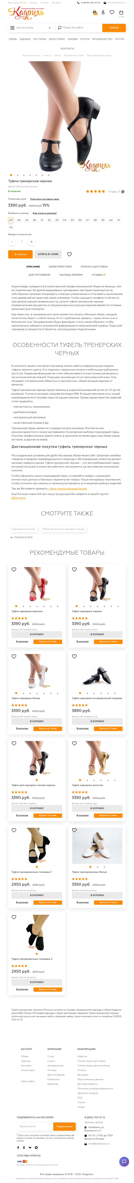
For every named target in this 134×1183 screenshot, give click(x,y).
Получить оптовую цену (44, 199)
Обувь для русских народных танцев (63, 529)
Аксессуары (57, 39)
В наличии (22, 642)
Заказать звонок (93, 1122)
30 (34, 220)
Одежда (25, 39)
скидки (72, 39)
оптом (119, 39)
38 (95, 220)
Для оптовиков (56, 1075)
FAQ (79, 1098)
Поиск (114, 28)
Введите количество (20, 234)
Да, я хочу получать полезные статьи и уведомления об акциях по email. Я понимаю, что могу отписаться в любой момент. (45, 1138)
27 (11, 220)
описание (33, 267)
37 (87, 220)
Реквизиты (53, 1079)
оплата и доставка (94, 267)
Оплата (44, 3)
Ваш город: (17, 3)
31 (42, 220)
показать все (23, 537)
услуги (84, 39)
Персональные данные (90, 1079)
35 (72, 220)
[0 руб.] (121, 12)
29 (26, 220)
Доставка (56, 3)
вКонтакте (18, 498)
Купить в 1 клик (48, 254)
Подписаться (64, 1126)
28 (18, 220)
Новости (82, 1056)
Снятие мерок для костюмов (93, 1066)
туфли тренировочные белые (67, 488)
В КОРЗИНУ (37, 634)
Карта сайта (28, 1081)
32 (49, 220)
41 (118, 220)
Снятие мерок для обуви (91, 1061)
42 (11, 227)
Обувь (13, 39)
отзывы (99, 275)
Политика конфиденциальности (95, 1089)
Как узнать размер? (45, 213)
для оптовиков (39, 275)
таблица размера (71, 275)
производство (102, 39)
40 (111, 220)
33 (56, 220)
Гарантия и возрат (87, 1093)
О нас (51, 1056)
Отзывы (33, 3)
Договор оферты (87, 1084)
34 (64, 220)
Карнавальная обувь (23, 529)
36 (80, 220)
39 (102, 220)
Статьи (81, 1102)
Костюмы (39, 39)
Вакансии (53, 1084)
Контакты (67, 49)
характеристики (60, 267)
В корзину (20, 254)
